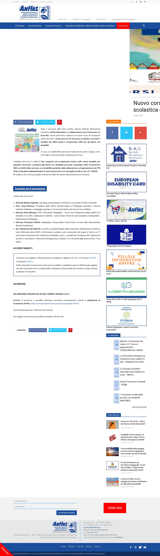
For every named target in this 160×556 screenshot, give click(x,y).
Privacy (42, 2)
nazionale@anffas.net (91, 527)
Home (63, 546)
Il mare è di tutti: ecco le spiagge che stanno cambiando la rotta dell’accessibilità (134, 481)
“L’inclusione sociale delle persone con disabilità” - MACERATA (131, 397)
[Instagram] (136, 2)
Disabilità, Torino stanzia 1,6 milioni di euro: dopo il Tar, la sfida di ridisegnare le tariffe (132, 437)
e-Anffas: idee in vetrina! (117, 221)
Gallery (33, 2)
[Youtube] (145, 2)
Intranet (49, 2)
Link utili (25, 2)
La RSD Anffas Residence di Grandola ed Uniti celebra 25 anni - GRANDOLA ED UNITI (132, 359)
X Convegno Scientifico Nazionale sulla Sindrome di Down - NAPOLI (132, 372)
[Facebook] (132, 2)
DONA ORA (115, 507)
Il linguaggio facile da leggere (119, 246)
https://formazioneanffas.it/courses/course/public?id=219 (55, 303)
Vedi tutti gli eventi (139, 407)
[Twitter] (141, 2)
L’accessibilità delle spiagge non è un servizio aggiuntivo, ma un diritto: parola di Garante (133, 451)
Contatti (15, 2)
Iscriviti (140, 128)
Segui (112, 128)
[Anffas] (64, 527)
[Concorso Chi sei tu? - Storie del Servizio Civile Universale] (112, 424)
